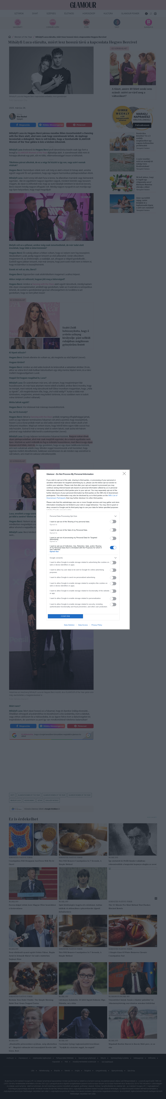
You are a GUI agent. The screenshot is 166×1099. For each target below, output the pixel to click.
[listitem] (83, 516)
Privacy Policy (97, 625)
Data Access (83, 625)
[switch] (113, 521)
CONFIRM (65, 616)
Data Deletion (69, 625)
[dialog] (83, 550)
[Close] (125, 474)
